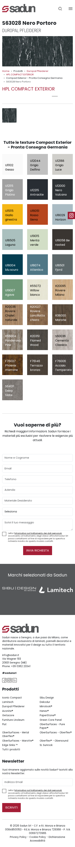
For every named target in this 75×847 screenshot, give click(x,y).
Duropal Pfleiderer (37, 71)
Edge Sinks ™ (10, 745)
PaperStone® (48, 715)
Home (5, 71)
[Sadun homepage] (18, 8)
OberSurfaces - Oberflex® (56, 732)
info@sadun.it (10, 655)
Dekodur (45, 702)
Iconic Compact (12, 697)
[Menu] (70, 8)
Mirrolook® (46, 706)
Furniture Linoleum (13, 720)
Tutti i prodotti (11, 749)
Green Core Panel (51, 720)
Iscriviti (11, 807)
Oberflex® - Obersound (54, 740)
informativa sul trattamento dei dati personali (38, 533)
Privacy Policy (18, 837)
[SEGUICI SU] (71, 215)
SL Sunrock (46, 745)
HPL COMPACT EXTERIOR (20, 74)
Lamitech (7, 702)
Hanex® (44, 711)
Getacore (8, 715)
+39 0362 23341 (20, 666)
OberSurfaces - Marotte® (17, 740)
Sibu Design (47, 697)
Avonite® (7, 711)
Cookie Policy (37, 837)
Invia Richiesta (37, 550)
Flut (4, 724)
